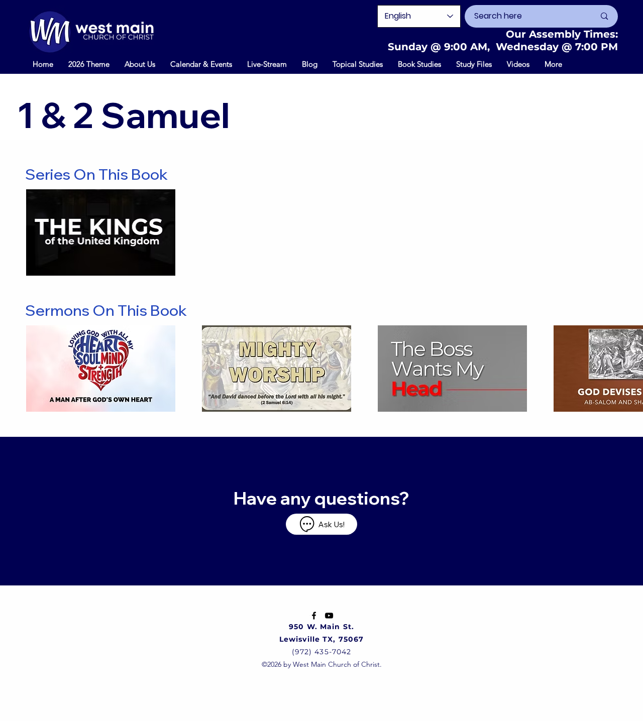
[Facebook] (314, 616)
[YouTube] (329, 616)
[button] (201, 64)
